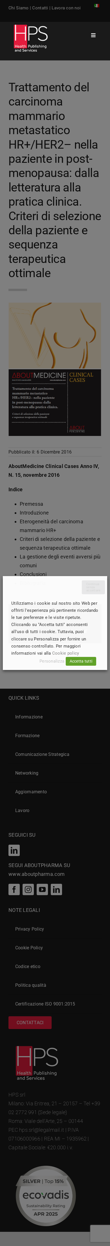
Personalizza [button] (51, 661)
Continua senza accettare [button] (93, 587)
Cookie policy (65, 653)
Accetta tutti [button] (81, 661)
